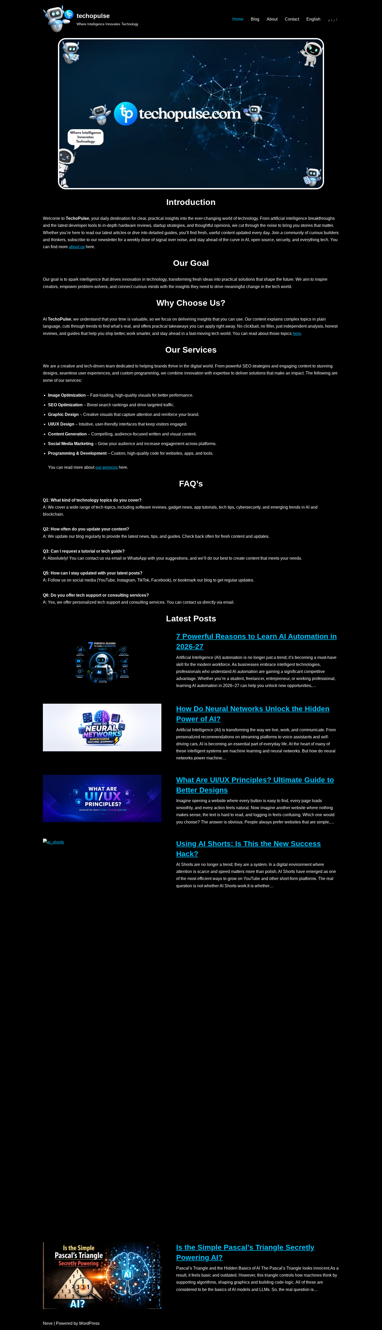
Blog (255, 19)
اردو (333, 19)
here (297, 333)
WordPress (89, 1323)
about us (77, 247)
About (272, 19)
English (313, 19)
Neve (48, 1323)
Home (237, 19)
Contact (292, 19)
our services (106, 467)
